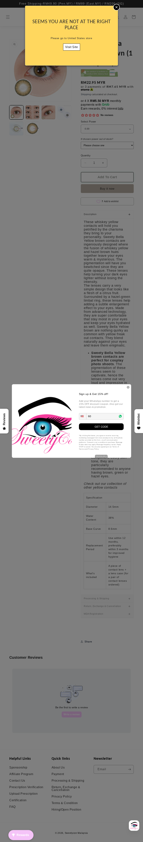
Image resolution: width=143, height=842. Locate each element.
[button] (82, 416)
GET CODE (101, 426)
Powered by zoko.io (101, 456)
